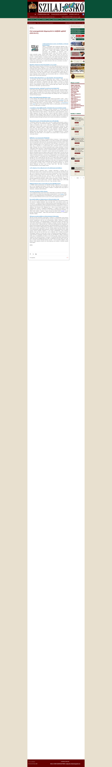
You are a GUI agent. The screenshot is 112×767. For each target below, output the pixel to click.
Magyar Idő (76, 122)
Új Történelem (77, 143)
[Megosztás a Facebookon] (30, 254)
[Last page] (83, 178)
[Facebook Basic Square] (83, 14)
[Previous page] (74, 178)
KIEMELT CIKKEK (77, 153)
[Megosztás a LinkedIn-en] (36, 254)
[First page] (72, 178)
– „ (42, 16)
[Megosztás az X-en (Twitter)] (33, 254)
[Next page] (81, 178)
